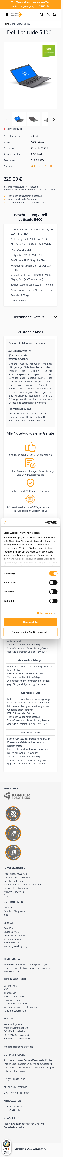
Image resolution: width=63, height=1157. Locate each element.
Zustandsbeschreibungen (18, 877)
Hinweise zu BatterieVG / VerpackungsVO (27, 964)
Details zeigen (44, 613)
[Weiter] (54, 119)
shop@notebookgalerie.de (18, 1046)
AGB (6, 989)
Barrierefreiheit (12, 1000)
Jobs (6, 914)
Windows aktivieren (14, 891)
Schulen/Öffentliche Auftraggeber (22, 884)
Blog (6, 895)
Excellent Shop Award (15, 911)
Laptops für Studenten (16, 888)
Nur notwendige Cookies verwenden (30, 632)
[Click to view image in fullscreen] (30, 75)
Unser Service (11, 932)
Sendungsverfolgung (15, 946)
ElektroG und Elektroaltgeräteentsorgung (27, 968)
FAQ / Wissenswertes (15, 873)
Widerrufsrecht (12, 971)
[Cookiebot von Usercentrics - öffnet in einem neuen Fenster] (44, 522)
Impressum (10, 992)
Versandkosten (12, 942)
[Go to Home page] (16, 14)
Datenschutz (11, 985)
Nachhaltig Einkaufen (15, 881)
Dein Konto (10, 928)
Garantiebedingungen (16, 1003)
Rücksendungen (13, 939)
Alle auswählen (30, 622)
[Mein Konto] (48, 14)
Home (6, 23)
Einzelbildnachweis (14, 996)
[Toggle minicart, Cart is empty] (54, 14)
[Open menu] (7, 14)
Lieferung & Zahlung (15, 935)
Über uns (9, 907)
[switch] (53, 582)
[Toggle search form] (41, 14)
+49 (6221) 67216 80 (18, 1035)
